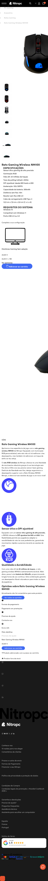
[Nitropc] (15, 3)
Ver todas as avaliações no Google (17, 845)
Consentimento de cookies (2, 878)
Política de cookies (9, 780)
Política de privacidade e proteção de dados (20, 775)
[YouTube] (5, 733)
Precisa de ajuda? (9, 802)
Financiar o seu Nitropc (11, 767)
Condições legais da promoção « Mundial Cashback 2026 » (23, 789)
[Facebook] (7, 733)
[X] (9, 733)
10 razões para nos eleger (12, 748)
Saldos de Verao (8, 836)
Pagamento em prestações (12, 608)
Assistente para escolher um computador (18, 812)
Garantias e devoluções (11, 799)
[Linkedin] (14, 733)
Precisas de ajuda (9, 635)
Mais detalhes (7, 632)
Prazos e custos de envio (12, 760)
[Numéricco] (12, 855)
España (5, 821)
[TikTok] (11, 733)
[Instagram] (2, 733)
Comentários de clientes (11, 751)
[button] (24, 238)
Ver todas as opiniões (13, 597)
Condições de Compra (11, 785)
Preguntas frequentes (10, 806)
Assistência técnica (9, 809)
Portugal (5, 827)
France (4, 824)
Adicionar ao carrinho (18, 266)
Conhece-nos (7, 745)
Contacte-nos (7, 620)
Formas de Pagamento (11, 763)
